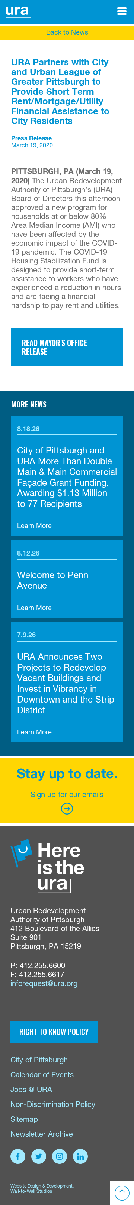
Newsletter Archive (41, 1135)
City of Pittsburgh (39, 1060)
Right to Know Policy (54, 1031)
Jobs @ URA (31, 1090)
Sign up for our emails (67, 795)
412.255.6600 (42, 966)
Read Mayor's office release (54, 347)
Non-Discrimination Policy (52, 1105)
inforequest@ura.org (43, 984)
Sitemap (24, 1120)
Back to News (67, 32)
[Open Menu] (122, 11)
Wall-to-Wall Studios (31, 1191)
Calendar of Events (42, 1075)
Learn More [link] (34, 526)
